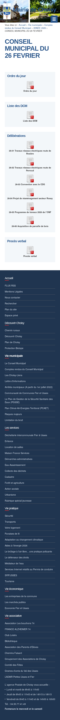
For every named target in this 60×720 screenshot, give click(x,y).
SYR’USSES (11, 575)
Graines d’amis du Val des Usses (21, 670)
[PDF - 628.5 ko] (30, 144)
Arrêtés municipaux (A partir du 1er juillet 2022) (29, 387)
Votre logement (12, 527)
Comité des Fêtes (14, 664)
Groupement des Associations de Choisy (25, 658)
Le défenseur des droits (17, 557)
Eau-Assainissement (15, 464)
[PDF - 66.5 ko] (30, 84)
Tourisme (9, 581)
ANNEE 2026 (39, 27)
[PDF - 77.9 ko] (30, 114)
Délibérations (16, 136)
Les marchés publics (15, 602)
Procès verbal (16, 241)
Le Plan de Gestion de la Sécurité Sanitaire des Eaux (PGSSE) (29, 400)
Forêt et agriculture (14, 482)
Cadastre (9, 476)
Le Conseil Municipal (15, 363)
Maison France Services (17, 453)
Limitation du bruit (14, 420)
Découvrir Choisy (13, 336)
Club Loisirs (11, 635)
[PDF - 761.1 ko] (30, 219)
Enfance (9, 441)
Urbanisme (10, 494)
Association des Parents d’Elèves (21, 647)
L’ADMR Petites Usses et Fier (19, 676)
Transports (10, 521)
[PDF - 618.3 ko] (30, 161)
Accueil (22, 24)
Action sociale (12, 488)
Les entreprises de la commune (21, 596)
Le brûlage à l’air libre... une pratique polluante (28, 551)
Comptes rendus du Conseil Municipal (29, 26)
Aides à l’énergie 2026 (16, 545)
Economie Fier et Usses (17, 608)
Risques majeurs (13, 414)
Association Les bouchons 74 (19, 623)
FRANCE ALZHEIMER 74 (18, 629)
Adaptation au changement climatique (24, 539)
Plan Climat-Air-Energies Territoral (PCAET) (27, 408)
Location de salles (14, 447)
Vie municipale (35, 24)
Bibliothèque (11, 641)
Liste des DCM (17, 106)
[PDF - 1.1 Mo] (30, 192)
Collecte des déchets (15, 470)
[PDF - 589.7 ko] (30, 178)
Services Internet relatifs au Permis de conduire (29, 569)
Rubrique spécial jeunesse (18, 500)
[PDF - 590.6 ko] (30, 249)
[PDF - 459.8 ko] (30, 206)
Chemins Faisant (13, 653)
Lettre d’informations (15, 381)
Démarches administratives (18, 459)
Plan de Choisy (12, 342)
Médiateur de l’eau (14, 563)
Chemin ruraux (12, 330)
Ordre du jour (16, 76)
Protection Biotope (14, 348)
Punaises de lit (12, 533)
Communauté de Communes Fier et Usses (26, 393)
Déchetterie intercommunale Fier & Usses (26, 435)
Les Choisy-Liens (13, 375)
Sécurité (9, 515)
